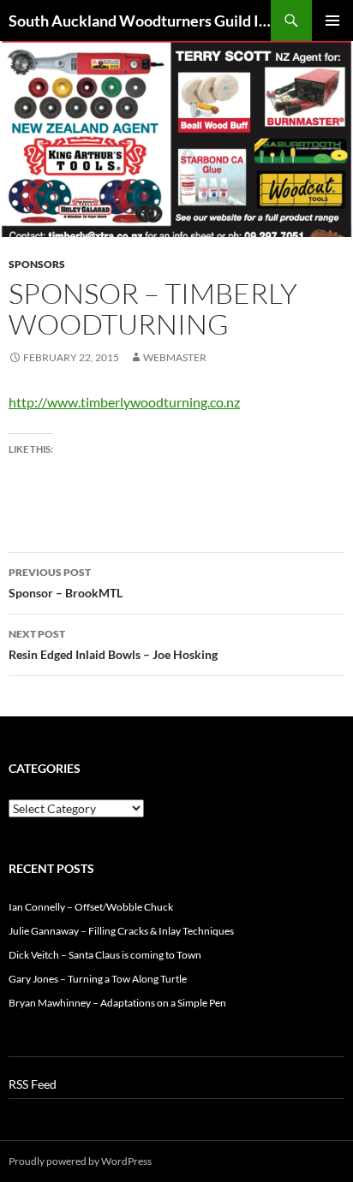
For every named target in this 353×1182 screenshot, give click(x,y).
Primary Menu (332, 20)
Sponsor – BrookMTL (66, 583)
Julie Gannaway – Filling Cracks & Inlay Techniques (121, 930)
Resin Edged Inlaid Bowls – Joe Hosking (113, 644)
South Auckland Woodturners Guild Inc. (140, 20)
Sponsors (37, 264)
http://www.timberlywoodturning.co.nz (124, 402)
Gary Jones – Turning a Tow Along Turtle (98, 978)
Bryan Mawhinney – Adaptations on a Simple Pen (117, 1002)
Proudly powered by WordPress (80, 1161)
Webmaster (174, 357)
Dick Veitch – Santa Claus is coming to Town (105, 954)
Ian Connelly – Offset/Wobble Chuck (91, 906)
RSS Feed (33, 1084)
